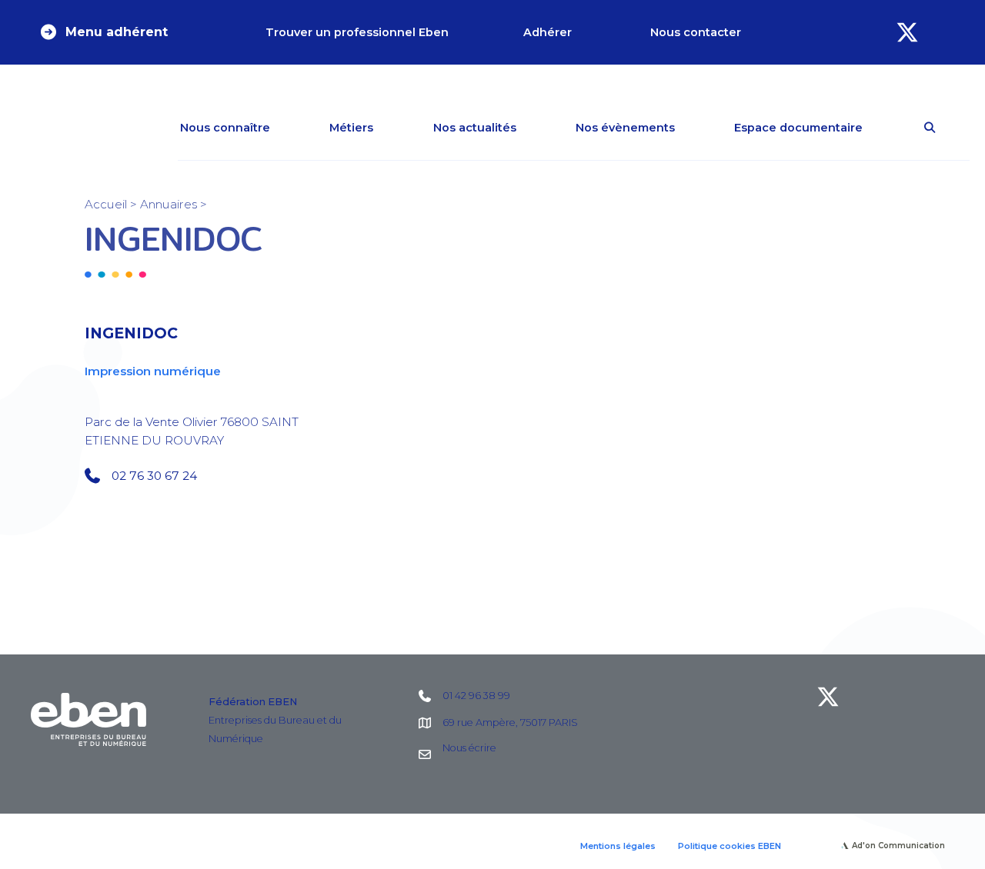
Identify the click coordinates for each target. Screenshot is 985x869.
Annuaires (168, 204)
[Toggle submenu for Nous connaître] (292, 128)
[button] (103, 32)
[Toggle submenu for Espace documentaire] (885, 128)
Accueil (106, 204)
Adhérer (547, 32)
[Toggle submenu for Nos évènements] (697, 128)
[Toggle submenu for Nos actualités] (539, 128)
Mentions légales (618, 846)
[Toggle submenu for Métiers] (395, 128)
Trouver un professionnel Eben (357, 32)
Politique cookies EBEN (729, 846)
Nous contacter (695, 32)
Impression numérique (153, 371)
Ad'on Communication (898, 846)
